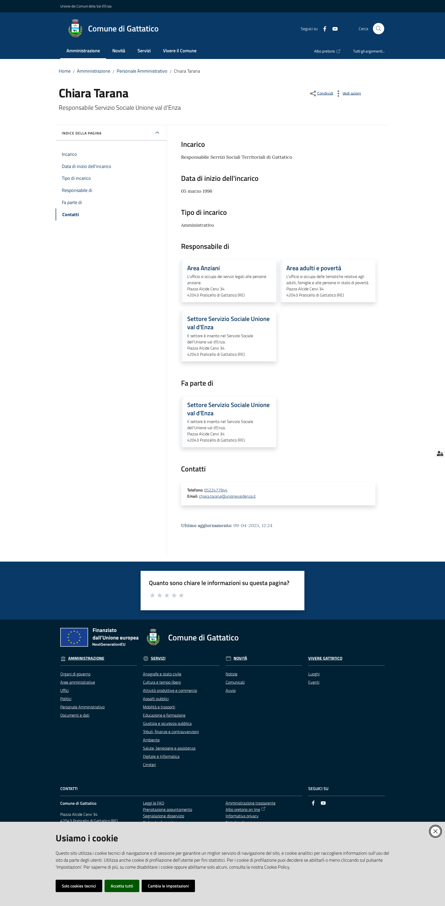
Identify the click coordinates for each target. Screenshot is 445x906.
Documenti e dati (74, 715)
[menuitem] (83, 51)
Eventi (313, 682)
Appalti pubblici (156, 699)
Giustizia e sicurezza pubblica (167, 723)
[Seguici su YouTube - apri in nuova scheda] (333, 28)
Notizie (231, 674)
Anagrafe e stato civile (162, 674)
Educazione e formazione (164, 715)
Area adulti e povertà (313, 268)
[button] (378, 28)
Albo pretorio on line (243, 809)
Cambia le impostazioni (168, 886)
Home (65, 70)
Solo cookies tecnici (79, 886)
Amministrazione (93, 70)
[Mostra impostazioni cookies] (440, 453)
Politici (65, 699)
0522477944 (215, 490)
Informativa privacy (242, 816)
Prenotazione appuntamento (167, 809)
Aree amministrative (77, 682)
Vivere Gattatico (325, 658)
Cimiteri (149, 764)
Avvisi (231, 690)
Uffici (64, 690)
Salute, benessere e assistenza (169, 748)
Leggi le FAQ (153, 803)
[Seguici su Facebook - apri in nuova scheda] (323, 28)
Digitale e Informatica (161, 756)
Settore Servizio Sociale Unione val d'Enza (228, 323)
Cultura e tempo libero (162, 682)
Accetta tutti (122, 886)
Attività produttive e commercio (170, 690)
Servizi (158, 658)
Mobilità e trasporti (159, 707)
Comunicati (235, 682)
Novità (240, 658)
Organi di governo (75, 674)
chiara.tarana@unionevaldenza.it (227, 496)
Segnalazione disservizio (163, 816)
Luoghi (314, 674)
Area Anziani (203, 268)
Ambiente (151, 740)
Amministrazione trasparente (251, 803)
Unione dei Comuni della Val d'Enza (86, 6)
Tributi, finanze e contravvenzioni (171, 732)
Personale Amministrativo (142, 70)
